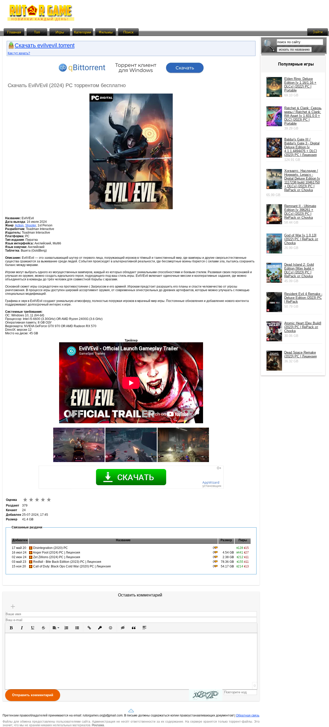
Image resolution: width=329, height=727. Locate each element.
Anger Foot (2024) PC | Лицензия (56, 552)
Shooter (30, 225)
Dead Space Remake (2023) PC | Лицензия (300, 354)
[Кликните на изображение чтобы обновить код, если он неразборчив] (205, 695)
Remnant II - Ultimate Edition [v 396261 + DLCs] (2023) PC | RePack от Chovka (300, 211)
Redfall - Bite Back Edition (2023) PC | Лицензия (67, 562)
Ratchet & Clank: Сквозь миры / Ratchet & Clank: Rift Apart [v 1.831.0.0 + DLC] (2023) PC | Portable (303, 115)
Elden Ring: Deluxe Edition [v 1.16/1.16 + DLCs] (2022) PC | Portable (300, 84)
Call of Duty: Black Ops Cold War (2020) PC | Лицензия (72, 566)
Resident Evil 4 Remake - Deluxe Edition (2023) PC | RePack (303, 297)
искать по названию (294, 49)
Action (19, 225)
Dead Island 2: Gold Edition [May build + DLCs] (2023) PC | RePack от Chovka (299, 270)
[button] (11, 628)
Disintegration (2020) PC (50, 548)
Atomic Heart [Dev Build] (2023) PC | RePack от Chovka (302, 327)
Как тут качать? (19, 53)
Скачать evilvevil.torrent (45, 45)
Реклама (98, 725)
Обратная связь (247, 715)
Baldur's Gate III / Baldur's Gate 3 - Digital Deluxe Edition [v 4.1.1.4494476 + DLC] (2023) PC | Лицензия (301, 147)
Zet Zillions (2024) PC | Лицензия (56, 557)
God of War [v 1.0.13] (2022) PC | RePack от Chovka (301, 239)
